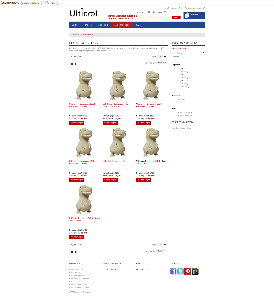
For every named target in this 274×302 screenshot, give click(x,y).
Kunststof (180, 100)
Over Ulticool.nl (77, 269)
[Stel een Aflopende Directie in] (165, 62)
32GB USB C (182, 78)
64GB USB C (182, 84)
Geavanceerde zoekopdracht (82, 284)
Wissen (176, 57)
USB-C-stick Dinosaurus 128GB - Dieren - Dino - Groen (83, 105)
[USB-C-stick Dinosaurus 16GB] (118, 85)
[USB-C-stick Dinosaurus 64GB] (84, 142)
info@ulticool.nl (142, 269)
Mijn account (142, 12)
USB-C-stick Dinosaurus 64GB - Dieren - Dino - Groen (82, 162)
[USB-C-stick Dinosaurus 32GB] (151, 85)
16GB (179, 69)
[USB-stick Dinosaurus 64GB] (84, 200)
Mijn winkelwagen (155, 12)
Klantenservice (77, 272)
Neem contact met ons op (81, 287)
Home (74, 35)
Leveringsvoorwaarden (80, 278)
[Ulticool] (83, 13)
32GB (179, 75)
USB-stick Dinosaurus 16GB (114, 161)
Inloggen (177, 12)
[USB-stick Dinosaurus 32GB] (151, 142)
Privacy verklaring (78, 275)
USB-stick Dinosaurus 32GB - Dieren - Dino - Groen (151, 162)
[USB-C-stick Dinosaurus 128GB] (84, 85)
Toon (154, 57)
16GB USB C (182, 72)
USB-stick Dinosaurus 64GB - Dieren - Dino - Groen (84, 219)
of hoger (183, 115)
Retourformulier (77, 281)
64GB (179, 81)
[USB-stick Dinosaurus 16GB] (118, 142)
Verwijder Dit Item (203, 52)
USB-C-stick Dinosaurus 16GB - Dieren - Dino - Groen (116, 105)
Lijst (76, 64)
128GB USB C (182, 87)
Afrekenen (168, 12)
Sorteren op (150, 63)
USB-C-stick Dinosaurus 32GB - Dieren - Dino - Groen (149, 105)
